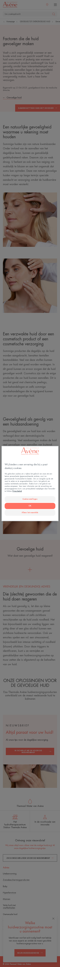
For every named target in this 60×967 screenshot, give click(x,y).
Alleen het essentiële (30, 512)
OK (30, 506)
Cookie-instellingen (30, 499)
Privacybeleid (17, 491)
